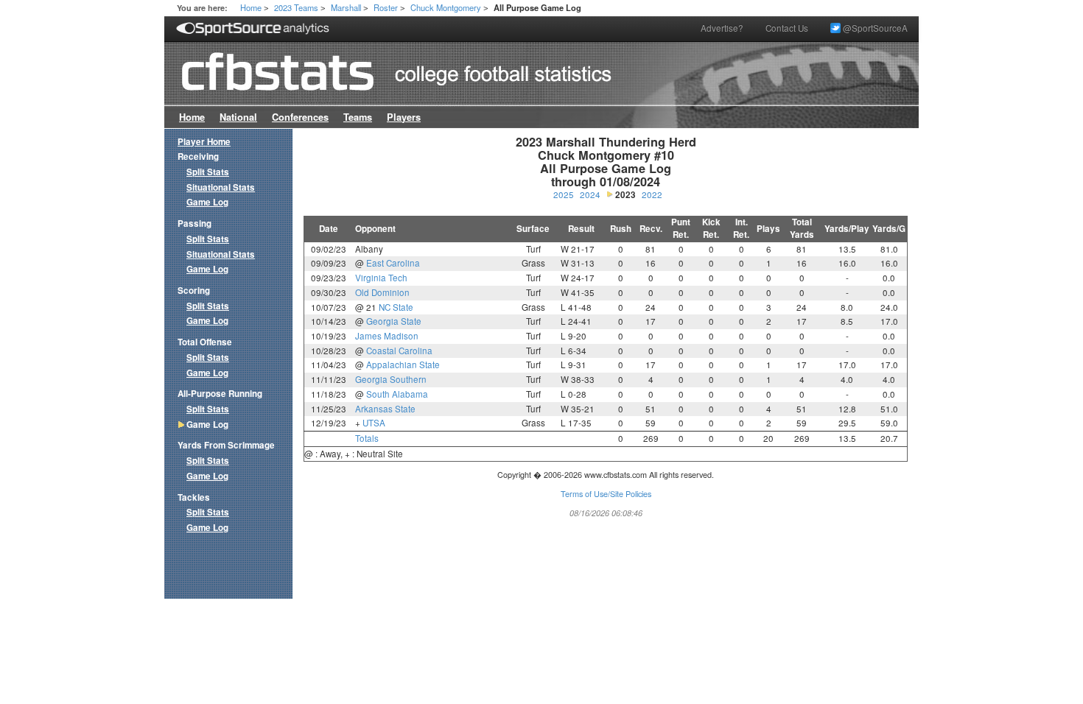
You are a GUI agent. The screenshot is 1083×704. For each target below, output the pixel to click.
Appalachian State (403, 364)
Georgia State (393, 321)
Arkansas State (385, 409)
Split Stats (207, 172)
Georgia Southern (391, 379)
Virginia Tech (381, 278)
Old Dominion (382, 292)
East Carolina (393, 263)
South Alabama (397, 394)
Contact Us (786, 28)
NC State (396, 307)
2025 (563, 194)
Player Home (204, 141)
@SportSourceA (874, 28)
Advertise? (722, 28)
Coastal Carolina (399, 350)
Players (404, 117)
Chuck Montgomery (445, 7)
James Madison (386, 336)
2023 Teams (296, 7)
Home (251, 7)
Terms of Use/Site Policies (606, 493)
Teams (357, 117)
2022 (652, 194)
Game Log (207, 202)
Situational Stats (220, 187)
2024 (590, 194)
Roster (386, 7)
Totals (367, 438)
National (238, 117)
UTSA (373, 423)
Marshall (346, 7)
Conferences (300, 117)
